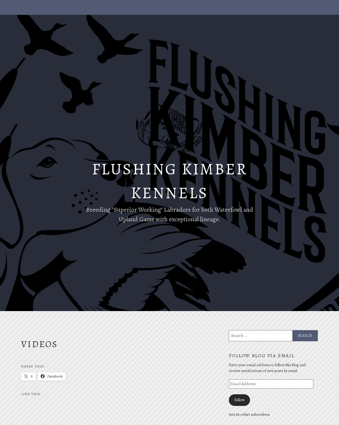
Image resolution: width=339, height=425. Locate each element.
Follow (239, 399)
